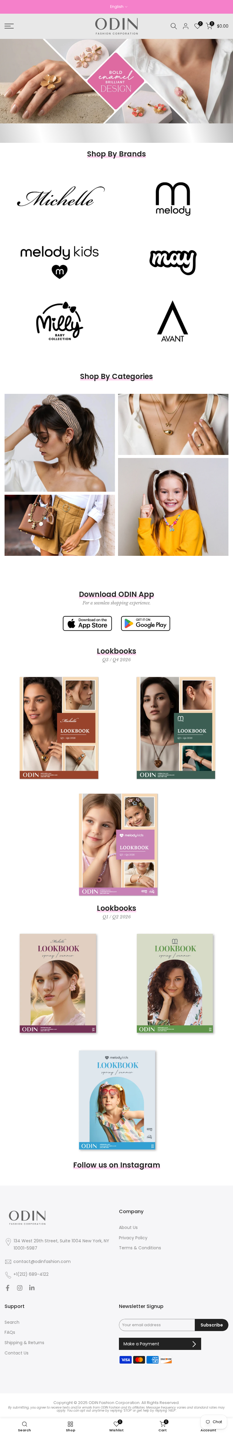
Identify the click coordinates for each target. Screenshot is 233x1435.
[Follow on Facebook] (8, 1289)
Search (12, 1322)
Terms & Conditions (140, 1248)
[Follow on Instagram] (20, 1289)
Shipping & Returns (24, 1343)
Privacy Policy (133, 1238)
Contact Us (17, 1353)
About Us (128, 1227)
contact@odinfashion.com (42, 1262)
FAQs (10, 1332)
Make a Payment (141, 1344)
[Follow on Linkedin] (32, 1289)
